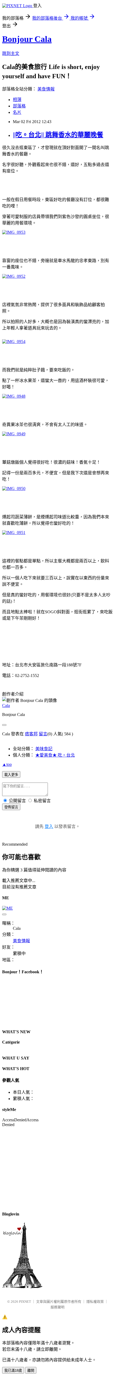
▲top (7, 764)
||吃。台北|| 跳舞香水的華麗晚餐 (58, 134)
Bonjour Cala (27, 39)
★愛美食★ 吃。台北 (55, 755)
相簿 (17, 99)
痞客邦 (31, 734)
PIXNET (25, 1302)
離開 (30, 1371)
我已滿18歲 (13, 1371)
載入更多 (11, 775)
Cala (6, 705)
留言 (43, 734)
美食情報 (46, 89)
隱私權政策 (95, 1302)
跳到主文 (10, 53)
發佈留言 (11, 807)
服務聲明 (57, 1307)
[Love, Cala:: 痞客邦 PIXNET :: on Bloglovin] (22, 1287)
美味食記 (43, 748)
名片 (17, 112)
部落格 (19, 106)
